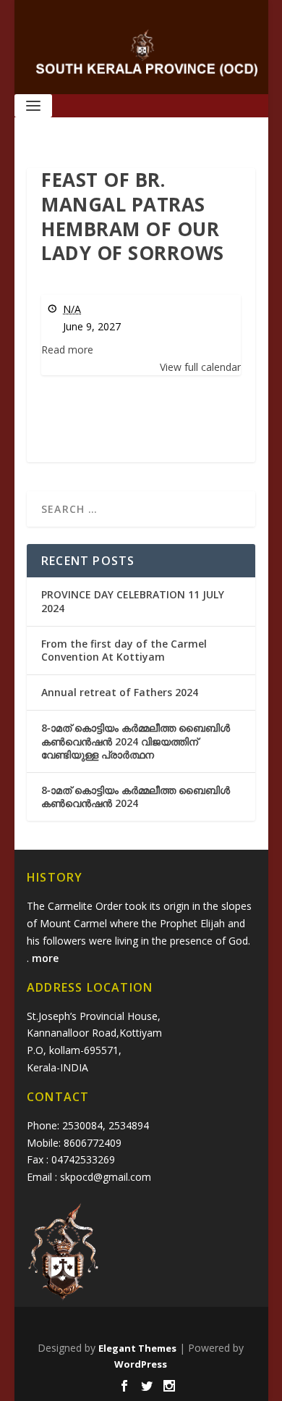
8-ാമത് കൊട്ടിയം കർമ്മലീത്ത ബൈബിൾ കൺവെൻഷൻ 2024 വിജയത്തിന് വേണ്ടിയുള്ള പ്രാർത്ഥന (135, 741)
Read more (67, 349)
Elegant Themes (137, 1348)
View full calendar (200, 367)
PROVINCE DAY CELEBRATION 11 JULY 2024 (132, 600)
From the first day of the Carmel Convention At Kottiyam (124, 650)
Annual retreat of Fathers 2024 (119, 692)
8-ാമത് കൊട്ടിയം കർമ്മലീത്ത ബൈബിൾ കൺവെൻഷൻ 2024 (135, 796)
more (46, 958)
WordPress (140, 1364)
